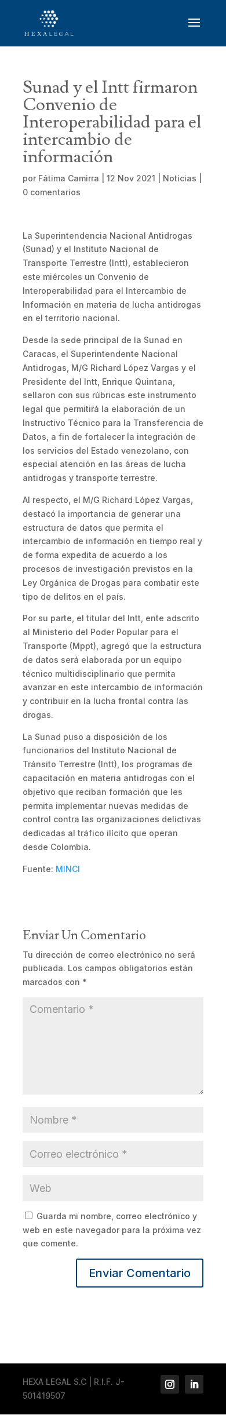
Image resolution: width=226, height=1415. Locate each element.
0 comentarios (52, 192)
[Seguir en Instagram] (170, 1384)
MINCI (68, 869)
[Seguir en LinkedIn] (194, 1384)
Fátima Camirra (68, 178)
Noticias (179, 178)
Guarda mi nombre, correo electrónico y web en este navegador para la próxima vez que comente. (112, 1230)
